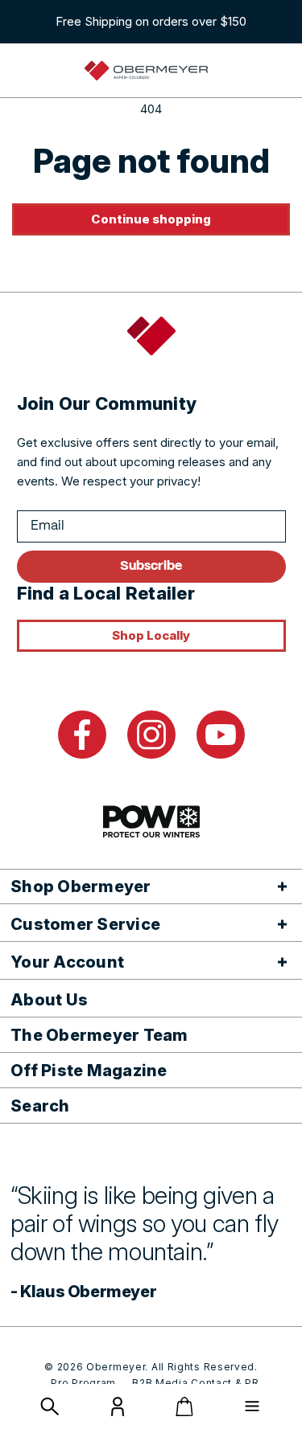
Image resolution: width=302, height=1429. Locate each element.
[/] (146, 71)
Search (40, 1106)
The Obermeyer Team (99, 1035)
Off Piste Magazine (89, 1070)
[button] (50, 1406)
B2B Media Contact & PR (195, 1383)
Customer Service (85, 924)
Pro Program (83, 1383)
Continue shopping (151, 219)
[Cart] (184, 1406)
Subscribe (151, 566)
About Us (49, 999)
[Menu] (252, 1406)
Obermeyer (115, 1367)
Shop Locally (151, 635)
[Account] (117, 1411)
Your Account (67, 962)
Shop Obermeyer (80, 886)
